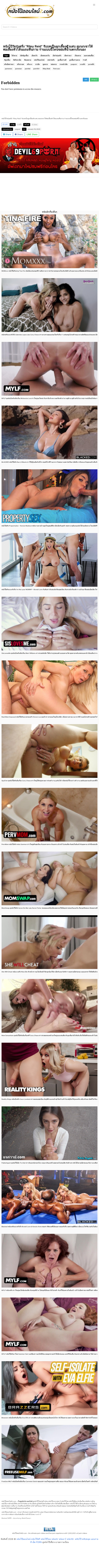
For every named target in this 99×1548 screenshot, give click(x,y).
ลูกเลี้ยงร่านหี (62, 60)
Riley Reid (46, 69)
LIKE (6, 124)
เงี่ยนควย (78, 56)
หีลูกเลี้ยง (7, 60)
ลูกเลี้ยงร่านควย (74, 60)
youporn (74, 64)
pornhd (27, 69)
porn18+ (36, 69)
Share (8, 134)
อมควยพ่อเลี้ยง (89, 56)
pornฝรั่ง (91, 64)
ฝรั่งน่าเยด (20, 64)
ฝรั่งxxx (29, 64)
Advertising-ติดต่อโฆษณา (22, 1518)
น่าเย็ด (37, 64)
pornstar (18, 69)
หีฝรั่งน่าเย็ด (17, 60)
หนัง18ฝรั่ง (51, 60)
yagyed (17, 129)
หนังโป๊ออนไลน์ (39, 60)
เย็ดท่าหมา (68, 56)
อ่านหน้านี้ (37, 1514)
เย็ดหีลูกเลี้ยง (24, 56)
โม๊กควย (14, 56)
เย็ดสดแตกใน (45, 56)
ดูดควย (45, 64)
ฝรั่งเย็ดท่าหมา (9, 64)
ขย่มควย (54, 64)
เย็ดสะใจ (34, 56)
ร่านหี (85, 60)
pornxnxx (8, 69)
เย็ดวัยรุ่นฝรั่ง (57, 56)
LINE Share (32, 134)
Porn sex (56, 69)
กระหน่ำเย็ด (64, 64)
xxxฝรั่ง (82, 64)
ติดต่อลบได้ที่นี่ (6, 1518)
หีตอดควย (27, 60)
